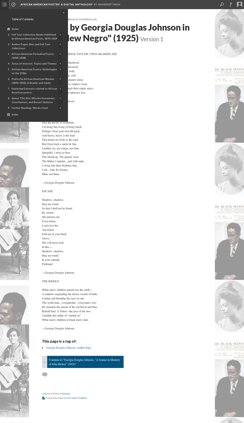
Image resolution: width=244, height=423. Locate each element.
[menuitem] (4, 4)
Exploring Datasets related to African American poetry (34, 90)
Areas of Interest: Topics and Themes (34, 63)
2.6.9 (66, 398)
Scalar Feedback (79, 398)
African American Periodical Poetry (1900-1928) (33, 56)
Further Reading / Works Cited (30, 107)
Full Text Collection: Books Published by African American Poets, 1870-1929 (34, 36)
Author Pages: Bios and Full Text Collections (31, 46)
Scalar (60, 398)
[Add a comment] (46, 374)
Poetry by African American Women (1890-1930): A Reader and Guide (33, 81)
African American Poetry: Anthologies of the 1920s (34, 71)
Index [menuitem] (15, 114)
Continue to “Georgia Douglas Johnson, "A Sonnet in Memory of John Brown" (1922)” (84, 362)
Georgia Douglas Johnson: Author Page (68, 347)
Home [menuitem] (15, 29)
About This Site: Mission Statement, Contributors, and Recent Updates (33, 100)
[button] (230, 4)
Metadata (65, 393)
